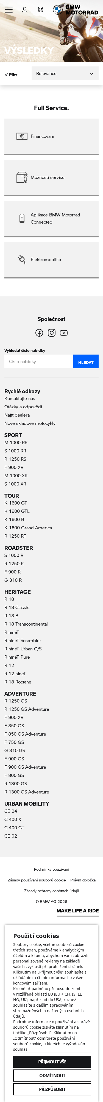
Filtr (12, 73)
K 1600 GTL (17, 511)
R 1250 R (14, 563)
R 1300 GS (15, 783)
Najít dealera (17, 415)
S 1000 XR (15, 484)
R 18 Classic (16, 607)
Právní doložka (83, 880)
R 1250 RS (15, 459)
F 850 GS (14, 725)
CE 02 (10, 836)
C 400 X (12, 819)
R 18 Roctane (17, 682)
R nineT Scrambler (22, 640)
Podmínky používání (51, 869)
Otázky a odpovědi (23, 406)
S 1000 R (13, 555)
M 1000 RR (15, 442)
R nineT (11, 632)
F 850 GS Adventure (25, 734)
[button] (9, 9)
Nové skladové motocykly (29, 423)
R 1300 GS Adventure (26, 792)
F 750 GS (14, 742)
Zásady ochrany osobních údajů (51, 891)
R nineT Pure (17, 657)
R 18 (9, 599)
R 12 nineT (15, 673)
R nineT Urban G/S (22, 648)
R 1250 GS (15, 701)
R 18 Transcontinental (26, 624)
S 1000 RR (15, 450)
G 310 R (13, 580)
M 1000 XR (15, 475)
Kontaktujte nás (19, 398)
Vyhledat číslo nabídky (24, 349)
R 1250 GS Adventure (26, 709)
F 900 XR (13, 467)
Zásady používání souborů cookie (37, 880)
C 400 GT (14, 827)
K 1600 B (14, 519)
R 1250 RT (15, 536)
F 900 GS (14, 758)
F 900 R (12, 572)
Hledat (86, 361)
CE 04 (10, 811)
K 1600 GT (15, 503)
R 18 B (11, 615)
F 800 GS (14, 775)
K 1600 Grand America (28, 527)
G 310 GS (14, 750)
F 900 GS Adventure (25, 767)
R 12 (9, 665)
